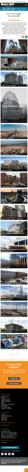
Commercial (4, 417)
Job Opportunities (5, 431)
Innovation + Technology (7, 404)
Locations (3, 442)
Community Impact (6, 407)
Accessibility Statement (15, 462)
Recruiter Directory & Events (8, 437)
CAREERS (5, 429)
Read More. (22, 9)
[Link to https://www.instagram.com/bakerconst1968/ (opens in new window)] (6, 454)
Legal (8, 462)
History (3, 397)
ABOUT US (5, 394)
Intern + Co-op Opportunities (8, 433)
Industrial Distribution (6, 416)
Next (16, 354)
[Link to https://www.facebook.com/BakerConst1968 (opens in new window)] (2, 454)
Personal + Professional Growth (9, 435)
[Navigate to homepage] (8, 5)
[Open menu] (26, 4)
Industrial (3, 414)
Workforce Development (7, 436)
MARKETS (5, 412)
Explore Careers (14, 383)
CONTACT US (6, 440)
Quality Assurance (5, 401)
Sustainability (4, 405)
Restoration (4, 418)
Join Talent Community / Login (9, 432)
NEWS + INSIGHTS (8, 422)
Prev (11, 354)
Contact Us (14, 378)
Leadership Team (5, 399)
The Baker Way (5, 396)
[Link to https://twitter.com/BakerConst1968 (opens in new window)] (13, 454)
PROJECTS (5, 425)
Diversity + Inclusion (6, 408)
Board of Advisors (5, 400)
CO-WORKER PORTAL (10, 447)
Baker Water (4, 420)
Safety (2, 403)
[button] (26, 470)
